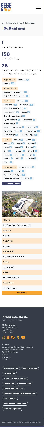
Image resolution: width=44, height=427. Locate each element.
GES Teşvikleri (10, 398)
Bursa (20, 143)
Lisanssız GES (25, 383)
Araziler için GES (11, 368)
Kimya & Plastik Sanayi (14, 116)
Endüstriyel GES (30, 368)
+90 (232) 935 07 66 (12, 320)
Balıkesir (8, 143)
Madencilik (28, 120)
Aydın (30, 140)
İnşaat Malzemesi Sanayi (15, 108)
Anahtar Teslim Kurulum (15, 92)
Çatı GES (9, 83)
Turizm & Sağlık (28, 135)
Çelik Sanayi (10, 105)
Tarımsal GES (9, 373)
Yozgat (7, 162)
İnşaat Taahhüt (11, 112)
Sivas (19, 158)
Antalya (18, 140)
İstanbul (30, 147)
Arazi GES (23, 80)
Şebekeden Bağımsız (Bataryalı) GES (19, 393)
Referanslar (11, 23)
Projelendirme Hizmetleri (12, 349)
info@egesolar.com (15, 316)
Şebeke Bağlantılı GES (13, 388)
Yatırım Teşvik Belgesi (14, 175)
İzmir (7, 151)
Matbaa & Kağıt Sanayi (13, 127)
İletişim (5, 360)
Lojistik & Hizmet (11, 120)
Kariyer (5, 355)
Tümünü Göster (13, 183)
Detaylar (21, 293)
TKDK (20, 171)
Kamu (25, 112)
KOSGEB (8, 171)
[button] (38, 7)
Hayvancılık (26, 105)
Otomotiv (32, 127)
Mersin (19, 155)
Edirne (7, 147)
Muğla (31, 155)
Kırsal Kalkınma (26, 167)
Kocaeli (32, 151)
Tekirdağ (30, 158)
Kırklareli (19, 151)
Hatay (18, 147)
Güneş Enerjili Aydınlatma (15, 378)
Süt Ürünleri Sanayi (12, 131)
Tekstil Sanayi (10, 135)
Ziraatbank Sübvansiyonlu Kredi (17, 178)
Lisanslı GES (9, 383)
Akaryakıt (22, 101)
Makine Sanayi (10, 123)
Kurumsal (5, 344)
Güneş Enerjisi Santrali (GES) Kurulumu (17, 347)
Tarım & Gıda (32, 131)
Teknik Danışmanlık (10, 352)
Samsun (8, 158)
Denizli (31, 143)
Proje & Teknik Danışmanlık (16, 96)
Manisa (7, 155)
